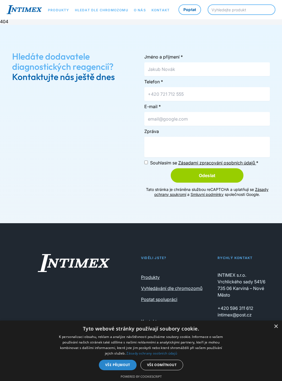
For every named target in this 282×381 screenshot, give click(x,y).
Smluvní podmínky (207, 194)
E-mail (152, 106)
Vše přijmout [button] (117, 365)
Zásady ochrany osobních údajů (151, 353)
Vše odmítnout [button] (162, 365)
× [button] (276, 326)
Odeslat (207, 175)
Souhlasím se (204, 163)
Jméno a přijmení (163, 57)
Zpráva (151, 131)
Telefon (153, 81)
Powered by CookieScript (141, 376)
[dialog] (141, 351)
